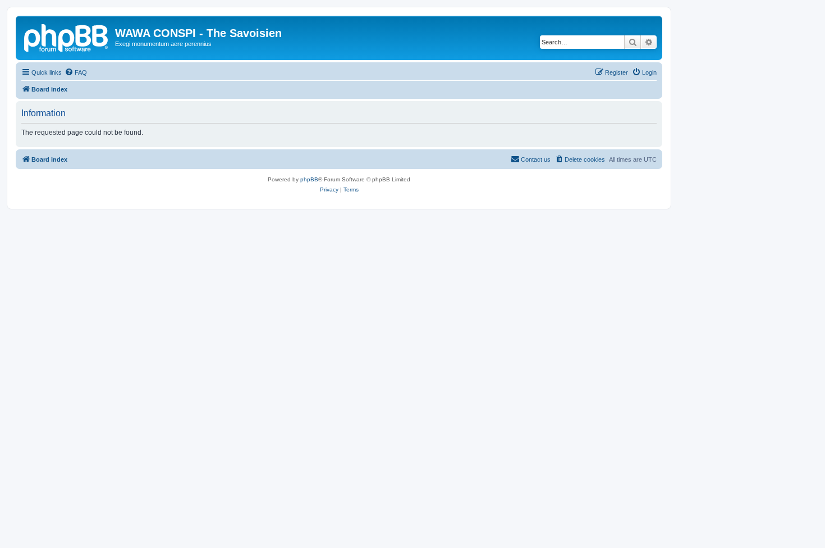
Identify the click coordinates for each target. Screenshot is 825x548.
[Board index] (67, 36)
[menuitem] (76, 72)
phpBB (309, 179)
